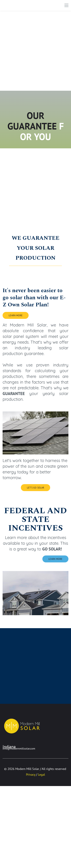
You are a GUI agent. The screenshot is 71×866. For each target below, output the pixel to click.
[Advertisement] (35, 50)
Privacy (30, 775)
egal (42, 775)
